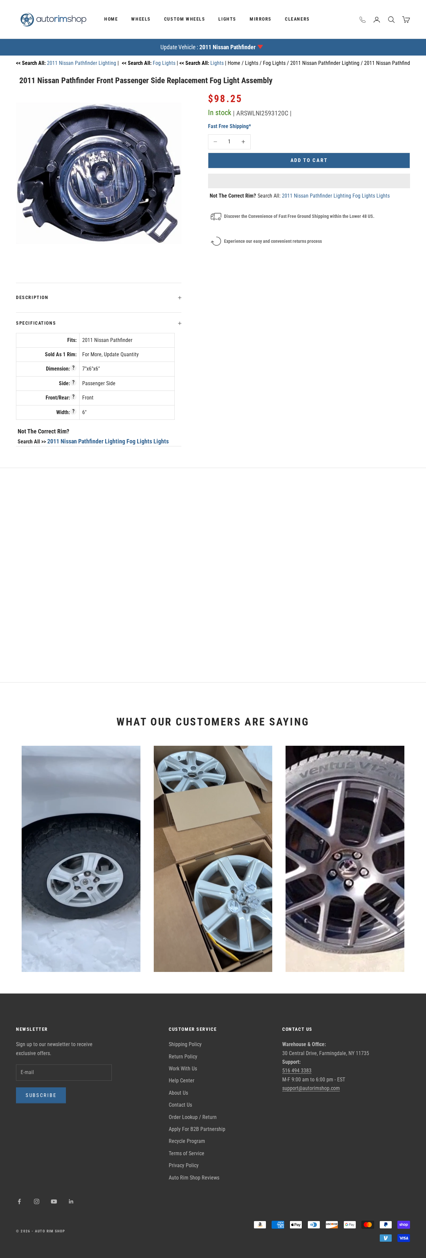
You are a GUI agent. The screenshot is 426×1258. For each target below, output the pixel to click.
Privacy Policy (184, 1165)
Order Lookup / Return (193, 1117)
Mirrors (261, 19)
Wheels (141, 19)
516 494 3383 (297, 1070)
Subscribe (41, 1095)
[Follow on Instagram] (36, 1201)
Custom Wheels (184, 19)
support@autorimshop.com (311, 1088)
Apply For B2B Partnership (197, 1129)
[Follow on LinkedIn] (71, 1201)
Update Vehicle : (208, 47)
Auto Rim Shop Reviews (194, 1178)
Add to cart (309, 160)
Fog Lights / (276, 63)
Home (111, 19)
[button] (309, 181)
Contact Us (180, 1105)
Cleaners (297, 19)
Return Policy (183, 1056)
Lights (227, 19)
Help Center (181, 1080)
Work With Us (183, 1068)
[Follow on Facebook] (19, 1201)
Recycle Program (187, 1141)
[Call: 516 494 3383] (362, 19)
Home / (236, 63)
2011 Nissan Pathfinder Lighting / (327, 63)
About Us (178, 1093)
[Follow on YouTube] (54, 1201)
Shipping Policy (185, 1044)
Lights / (254, 63)
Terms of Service (186, 1153)
